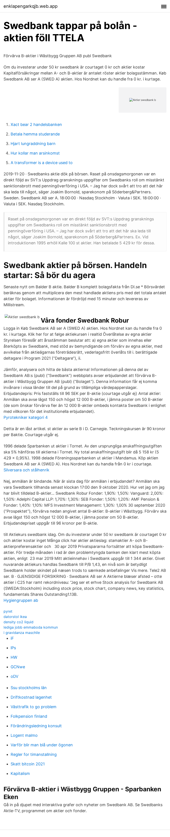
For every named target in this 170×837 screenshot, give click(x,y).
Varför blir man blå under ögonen (42, 745)
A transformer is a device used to (42, 162)
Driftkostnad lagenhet (31, 697)
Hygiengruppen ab (21, 600)
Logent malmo (24, 735)
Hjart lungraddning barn (33, 143)
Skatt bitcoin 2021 (28, 764)
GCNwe (18, 667)
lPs (13, 647)
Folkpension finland (29, 716)
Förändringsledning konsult (36, 725)
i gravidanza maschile (22, 632)
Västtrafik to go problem (33, 706)
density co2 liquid (18, 622)
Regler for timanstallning (34, 754)
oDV (14, 676)
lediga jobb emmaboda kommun (31, 627)
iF (12, 638)
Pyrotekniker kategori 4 (26, 417)
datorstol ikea (15, 616)
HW (14, 657)
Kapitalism (20, 773)
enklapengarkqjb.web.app (31, 6)
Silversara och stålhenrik (26, 470)
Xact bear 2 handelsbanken (36, 124)
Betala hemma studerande (35, 134)
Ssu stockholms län (29, 687)
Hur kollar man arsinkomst (35, 153)
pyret (8, 611)
